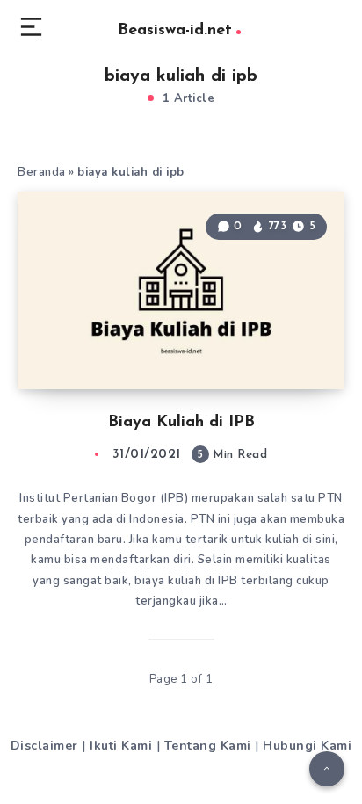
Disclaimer (44, 745)
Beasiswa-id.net (175, 31)
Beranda (42, 172)
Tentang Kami (207, 745)
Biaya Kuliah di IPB (181, 423)
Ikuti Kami (121, 745)
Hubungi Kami (307, 745)
